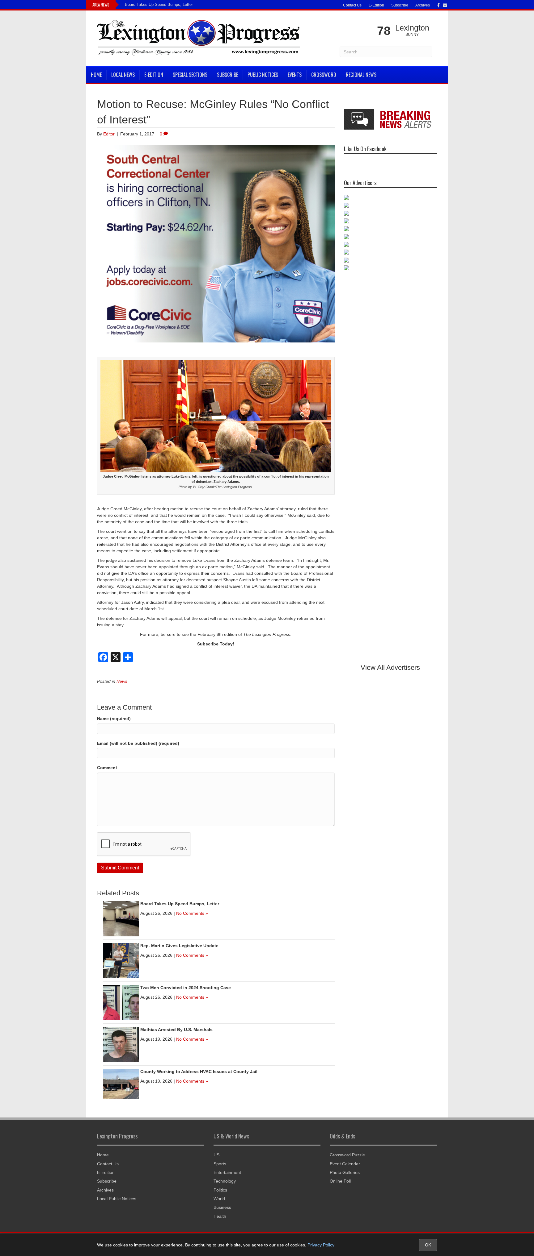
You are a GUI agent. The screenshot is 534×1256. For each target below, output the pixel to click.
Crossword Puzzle (347, 1154)
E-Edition (376, 5)
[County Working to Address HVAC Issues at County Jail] (121, 1083)
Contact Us (352, 5)
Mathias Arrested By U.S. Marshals (176, 1029)
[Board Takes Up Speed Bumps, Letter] (121, 918)
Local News (123, 74)
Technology (225, 1181)
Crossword (323, 74)
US (216, 1154)
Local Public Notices (116, 1198)
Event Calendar (345, 1163)
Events (295, 74)
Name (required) (114, 718)
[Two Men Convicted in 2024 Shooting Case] (121, 1002)
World (219, 1198)
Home (96, 74)
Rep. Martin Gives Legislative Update (179, 945)
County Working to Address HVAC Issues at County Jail (198, 1071)
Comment (107, 767)
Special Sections (190, 74)
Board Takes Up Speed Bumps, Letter (159, 4)
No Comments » (192, 913)
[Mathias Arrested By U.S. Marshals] (121, 1044)
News (122, 681)
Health (220, 1216)
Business (222, 1207)
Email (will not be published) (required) (138, 743)
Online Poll (340, 1181)
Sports (220, 1163)
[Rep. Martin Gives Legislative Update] (121, 960)
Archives (422, 5)
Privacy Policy (320, 1244)
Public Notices (263, 74)
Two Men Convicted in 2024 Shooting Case (185, 987)
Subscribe (399, 5)
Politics (220, 1190)
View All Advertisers (390, 667)
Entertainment (227, 1172)
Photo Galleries (345, 1172)
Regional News (361, 74)
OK (428, 1244)
